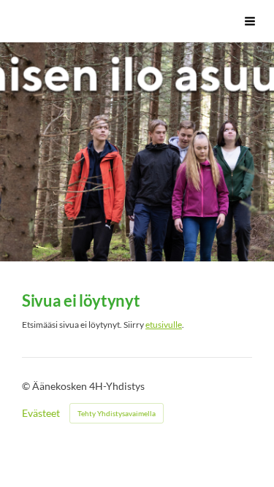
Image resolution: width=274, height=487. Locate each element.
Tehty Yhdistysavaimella (116, 413)
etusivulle (163, 324)
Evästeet (41, 413)
